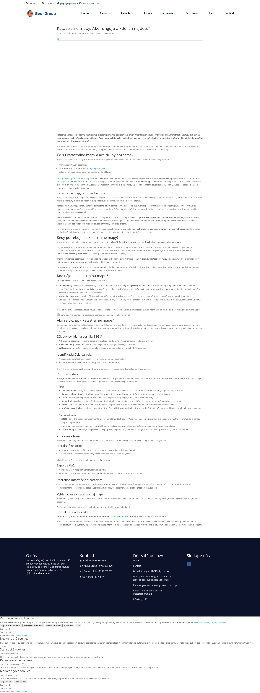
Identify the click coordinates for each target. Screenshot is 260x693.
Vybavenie (169, 13)
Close (78, 625)
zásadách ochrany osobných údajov (210, 622)
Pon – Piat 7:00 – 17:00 (91, 3)
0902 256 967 (50, 3)
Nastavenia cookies (53, 625)
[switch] (18, 653)
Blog (211, 13)
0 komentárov (108, 33)
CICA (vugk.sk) (140, 599)
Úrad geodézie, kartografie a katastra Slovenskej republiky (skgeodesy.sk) (152, 578)
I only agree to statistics (33, 625)
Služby (104, 13)
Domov (85, 13)
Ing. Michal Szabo (68, 33)
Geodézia (95, 33)
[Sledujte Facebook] (189, 564)
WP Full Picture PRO (20, 635)
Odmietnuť (68, 625)
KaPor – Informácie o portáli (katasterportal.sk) (147, 592)
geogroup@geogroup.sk (69, 3)
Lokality (125, 13)
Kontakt (229, 13)
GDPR (136, 560)
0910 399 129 (35, 3)
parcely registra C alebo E (97, 168)
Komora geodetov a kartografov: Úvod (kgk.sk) (156, 585)
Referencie (192, 13)
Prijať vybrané (6, 682)
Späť (17, 682)
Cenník (148, 13)
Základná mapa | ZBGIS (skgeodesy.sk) (152, 571)
